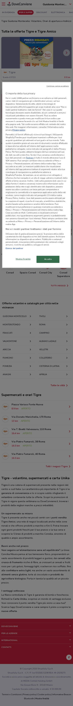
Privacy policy (18, 130)
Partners (29, 157)
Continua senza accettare (58, 86)
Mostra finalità (23, 259)
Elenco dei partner (14, 248)
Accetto (48, 259)
